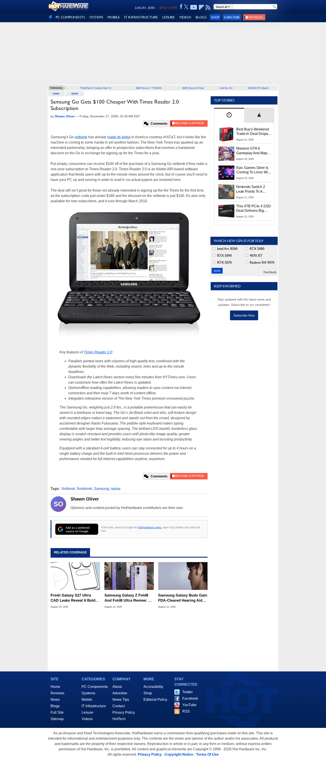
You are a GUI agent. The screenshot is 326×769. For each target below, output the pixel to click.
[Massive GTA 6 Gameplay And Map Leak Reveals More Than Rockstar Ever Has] (226, 153)
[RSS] (208, 7)
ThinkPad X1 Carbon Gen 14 (95, 88)
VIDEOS (185, 17)
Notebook (84, 489)
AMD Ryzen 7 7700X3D (148, 88)
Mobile (87, 699)
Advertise (119, 693)
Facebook (190, 698)
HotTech (119, 719)
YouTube (189, 705)
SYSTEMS (96, 17)
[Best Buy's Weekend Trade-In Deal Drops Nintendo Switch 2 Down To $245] (226, 134)
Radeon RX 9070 (261, 262)
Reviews (57, 693)
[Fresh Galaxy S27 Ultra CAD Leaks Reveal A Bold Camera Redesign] (75, 576)
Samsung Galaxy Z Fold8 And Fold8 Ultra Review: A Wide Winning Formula (127, 598)
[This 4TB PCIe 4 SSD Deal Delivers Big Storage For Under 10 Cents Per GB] (226, 211)
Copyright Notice (179, 754)
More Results (270, 271)
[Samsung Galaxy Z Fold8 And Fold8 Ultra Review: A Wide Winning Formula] (129, 576)
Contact (118, 706)
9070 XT (255, 255)
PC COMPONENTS (70, 17)
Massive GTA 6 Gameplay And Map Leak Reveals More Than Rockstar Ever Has (251, 150)
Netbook (68, 489)
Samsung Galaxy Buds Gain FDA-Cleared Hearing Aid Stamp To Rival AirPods (182, 598)
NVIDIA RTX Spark (258, 88)
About (117, 687)
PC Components (95, 687)
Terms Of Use (207, 754)
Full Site (57, 712)
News (74, 93)
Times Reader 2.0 (98, 352)
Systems (88, 693)
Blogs (55, 706)
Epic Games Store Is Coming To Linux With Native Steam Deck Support (253, 170)
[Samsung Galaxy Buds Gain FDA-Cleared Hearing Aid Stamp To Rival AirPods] (183, 576)
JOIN (151, 8)
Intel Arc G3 (226, 88)
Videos (87, 719)
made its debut (118, 137)
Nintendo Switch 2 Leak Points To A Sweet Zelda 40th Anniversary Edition (251, 189)
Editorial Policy (155, 699)
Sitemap (57, 719)
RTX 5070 (224, 262)
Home (55, 687)
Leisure (87, 712)
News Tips (120, 699)
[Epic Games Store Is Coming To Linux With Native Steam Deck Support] (226, 173)
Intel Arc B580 (227, 248)
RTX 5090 (224, 255)
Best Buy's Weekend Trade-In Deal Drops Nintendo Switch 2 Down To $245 (252, 131)
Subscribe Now (244, 315)
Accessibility (153, 687)
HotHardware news (149, 527)
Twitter (187, 692)
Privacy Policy (123, 712)
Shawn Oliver (85, 499)
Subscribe (232, 17)
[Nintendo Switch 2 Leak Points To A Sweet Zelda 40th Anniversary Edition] (226, 192)
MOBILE (114, 17)
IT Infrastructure (94, 706)
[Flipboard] (201, 7)
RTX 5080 (256, 248)
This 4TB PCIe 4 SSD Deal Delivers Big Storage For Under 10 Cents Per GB (253, 208)
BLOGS (201, 17)
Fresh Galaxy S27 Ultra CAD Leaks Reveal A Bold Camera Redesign (73, 598)
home (56, 93)
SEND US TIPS (168, 8)
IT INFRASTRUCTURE (141, 17)
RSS (186, 711)
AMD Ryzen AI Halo (193, 88)
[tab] (229, 115)
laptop (115, 489)
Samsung (101, 489)
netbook (81, 137)
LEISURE (168, 17)
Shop (215, 17)
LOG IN (140, 8)
